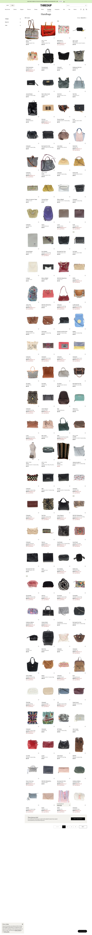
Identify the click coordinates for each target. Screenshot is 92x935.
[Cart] (86, 9)
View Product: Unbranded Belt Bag (48, 695)
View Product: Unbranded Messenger (32, 534)
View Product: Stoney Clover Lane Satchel (32, 773)
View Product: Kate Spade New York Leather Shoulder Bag (48, 138)
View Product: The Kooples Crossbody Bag (48, 323)
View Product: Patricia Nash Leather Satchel (79, 165)
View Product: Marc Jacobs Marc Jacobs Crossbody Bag (79, 33)
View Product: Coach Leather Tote (48, 33)
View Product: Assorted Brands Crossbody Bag (32, 85)
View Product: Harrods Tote (63, 454)
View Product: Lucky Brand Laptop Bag (79, 534)
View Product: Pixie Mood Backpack (32, 112)
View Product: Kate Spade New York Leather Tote (63, 244)
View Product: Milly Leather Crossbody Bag (48, 481)
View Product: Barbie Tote (63, 800)
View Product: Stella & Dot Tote (79, 138)
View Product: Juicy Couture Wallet (79, 721)
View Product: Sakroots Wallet (48, 534)
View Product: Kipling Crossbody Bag (79, 323)
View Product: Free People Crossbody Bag (63, 588)
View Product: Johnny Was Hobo (32, 297)
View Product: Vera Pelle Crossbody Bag (32, 747)
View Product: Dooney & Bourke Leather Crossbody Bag (63, 112)
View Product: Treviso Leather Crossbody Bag (32, 454)
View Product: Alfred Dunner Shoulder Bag (63, 747)
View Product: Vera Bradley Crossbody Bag (79, 588)
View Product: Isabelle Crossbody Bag (32, 800)
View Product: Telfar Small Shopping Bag (63, 428)
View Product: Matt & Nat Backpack (48, 641)
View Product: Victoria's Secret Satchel (48, 59)
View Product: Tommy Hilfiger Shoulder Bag (32, 668)
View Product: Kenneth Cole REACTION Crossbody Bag (63, 323)
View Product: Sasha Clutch (48, 561)
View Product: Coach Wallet (63, 217)
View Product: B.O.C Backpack (79, 668)
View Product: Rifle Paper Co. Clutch (63, 33)
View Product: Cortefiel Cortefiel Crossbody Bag (79, 428)
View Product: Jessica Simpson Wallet (48, 401)
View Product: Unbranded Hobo (63, 59)
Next (83, 826)
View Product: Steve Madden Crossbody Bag (48, 244)
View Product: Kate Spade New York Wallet (63, 773)
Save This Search (78, 818)
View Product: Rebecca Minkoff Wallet (48, 270)
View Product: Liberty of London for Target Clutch (32, 191)
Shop (8, 5)
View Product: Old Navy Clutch (48, 588)
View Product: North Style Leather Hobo (63, 85)
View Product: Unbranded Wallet (63, 349)
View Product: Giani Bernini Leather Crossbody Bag (63, 534)
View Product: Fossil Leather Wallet (79, 112)
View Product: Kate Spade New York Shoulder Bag (79, 375)
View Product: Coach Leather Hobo (48, 165)
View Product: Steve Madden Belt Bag (63, 561)
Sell (13, 5)
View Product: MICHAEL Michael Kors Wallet (48, 773)
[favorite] (38, 38)
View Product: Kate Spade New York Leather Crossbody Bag (79, 615)
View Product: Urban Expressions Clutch (32, 59)
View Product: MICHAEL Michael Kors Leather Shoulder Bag (79, 508)
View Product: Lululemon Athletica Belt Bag (32, 615)
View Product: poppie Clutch (48, 747)
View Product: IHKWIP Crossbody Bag (79, 747)
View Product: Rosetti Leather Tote (32, 33)
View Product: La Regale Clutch (32, 270)
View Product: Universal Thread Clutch (48, 191)
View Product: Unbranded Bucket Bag (32, 401)
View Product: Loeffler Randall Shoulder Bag (79, 297)
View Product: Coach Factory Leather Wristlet (63, 615)
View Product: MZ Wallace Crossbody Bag (63, 721)
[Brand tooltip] (8, 22)
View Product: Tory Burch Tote (32, 375)
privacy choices (18, 930)
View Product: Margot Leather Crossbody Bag (48, 668)
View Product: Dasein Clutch (48, 800)
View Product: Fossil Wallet (79, 217)
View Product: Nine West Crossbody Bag (48, 508)
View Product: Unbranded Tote (32, 165)
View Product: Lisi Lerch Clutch (48, 112)
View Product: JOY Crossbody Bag (63, 695)
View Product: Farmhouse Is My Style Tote (79, 59)
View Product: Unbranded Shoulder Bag (63, 297)
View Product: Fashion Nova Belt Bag (79, 561)
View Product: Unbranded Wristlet (63, 668)
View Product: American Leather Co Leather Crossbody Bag (79, 454)
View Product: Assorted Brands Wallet (32, 244)
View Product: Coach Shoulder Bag (32, 428)
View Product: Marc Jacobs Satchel (48, 428)
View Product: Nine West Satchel (79, 85)
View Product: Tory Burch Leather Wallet (79, 244)
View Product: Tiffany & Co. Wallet (79, 401)
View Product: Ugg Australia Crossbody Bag (32, 588)
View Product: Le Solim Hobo (32, 641)
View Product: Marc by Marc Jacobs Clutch (48, 85)
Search (68, 5)
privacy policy (6, 931)
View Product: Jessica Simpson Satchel (63, 508)
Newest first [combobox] (83, 17)
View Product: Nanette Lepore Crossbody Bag (79, 695)
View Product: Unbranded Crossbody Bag (32, 138)
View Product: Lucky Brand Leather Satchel (63, 138)
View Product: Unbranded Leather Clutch (79, 349)
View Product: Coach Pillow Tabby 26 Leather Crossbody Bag (48, 454)
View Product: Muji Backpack (63, 401)
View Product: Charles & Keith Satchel (48, 615)
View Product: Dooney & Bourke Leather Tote (32, 323)
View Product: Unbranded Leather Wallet (48, 349)
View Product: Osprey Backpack (48, 217)
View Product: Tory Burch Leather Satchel (63, 375)
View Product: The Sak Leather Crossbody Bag (63, 481)
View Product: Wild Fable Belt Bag (32, 695)
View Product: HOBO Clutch (79, 270)
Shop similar (59, 805)
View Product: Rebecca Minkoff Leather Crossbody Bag (63, 191)
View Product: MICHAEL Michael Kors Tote (63, 270)
